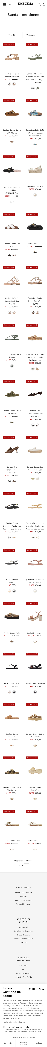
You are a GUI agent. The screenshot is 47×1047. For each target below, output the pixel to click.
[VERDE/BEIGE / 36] (12, 366)
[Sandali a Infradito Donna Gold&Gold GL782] (12, 281)
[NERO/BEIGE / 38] (35, 692)
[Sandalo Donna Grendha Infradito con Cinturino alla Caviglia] (12, 506)
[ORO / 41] (37, 368)
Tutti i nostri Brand (23, 973)
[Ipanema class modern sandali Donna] (35, 562)
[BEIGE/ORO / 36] (9, 692)
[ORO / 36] (37, 312)
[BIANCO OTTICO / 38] (14, 255)
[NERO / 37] (9, 537)
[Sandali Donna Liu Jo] (35, 169)
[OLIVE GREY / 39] (33, 478)
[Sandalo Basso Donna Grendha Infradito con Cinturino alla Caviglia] (35, 506)
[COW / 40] (35, 745)
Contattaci (23, 927)
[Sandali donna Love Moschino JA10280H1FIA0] (12, 170)
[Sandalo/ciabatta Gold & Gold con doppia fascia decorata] (35, 113)
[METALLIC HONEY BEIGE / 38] (37, 537)
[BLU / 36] (35, 144)
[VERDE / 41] (37, 88)
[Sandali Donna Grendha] (12, 562)
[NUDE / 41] (35, 798)
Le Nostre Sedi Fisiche (23, 977)
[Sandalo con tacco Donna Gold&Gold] (12, 56)
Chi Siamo (23, 965)
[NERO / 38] (33, 88)
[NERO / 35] (33, 425)
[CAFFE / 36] (37, 425)
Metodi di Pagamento (23, 900)
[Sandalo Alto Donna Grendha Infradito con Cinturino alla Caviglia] (35, 56)
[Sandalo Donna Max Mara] (12, 226)
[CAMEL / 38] (12, 745)
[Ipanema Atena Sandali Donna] (12, 337)
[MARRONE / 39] (35, 641)
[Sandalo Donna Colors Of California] (12, 113)
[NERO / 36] (12, 201)
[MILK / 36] (35, 849)
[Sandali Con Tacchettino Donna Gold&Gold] (35, 393)
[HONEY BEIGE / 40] (14, 537)
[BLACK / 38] (35, 252)
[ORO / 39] (14, 312)
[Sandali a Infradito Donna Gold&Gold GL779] (35, 281)
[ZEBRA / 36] (12, 798)
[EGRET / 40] (37, 478)
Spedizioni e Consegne (23, 931)
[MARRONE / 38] (9, 591)
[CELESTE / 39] (9, 84)
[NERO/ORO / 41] (14, 692)
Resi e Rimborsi (23, 935)
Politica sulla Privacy (23, 892)
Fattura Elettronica (23, 904)
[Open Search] (39, 4)
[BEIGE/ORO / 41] (35, 591)
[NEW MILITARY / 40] (12, 422)
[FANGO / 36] (12, 141)
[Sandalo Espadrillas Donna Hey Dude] (35, 450)
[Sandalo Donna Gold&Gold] (12, 716)
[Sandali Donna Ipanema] (12, 666)
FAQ (23, 969)
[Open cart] (44, 4)
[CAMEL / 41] (14, 84)
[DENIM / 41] (35, 195)
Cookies (23, 896)
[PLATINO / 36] (12, 849)
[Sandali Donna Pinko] (35, 226)
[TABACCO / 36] (12, 641)
